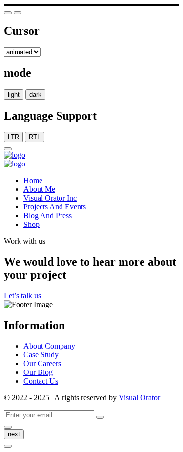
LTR (13, 137)
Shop (31, 224)
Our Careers (42, 363)
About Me (39, 189)
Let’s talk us (22, 295)
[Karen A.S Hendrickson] (14, 155)
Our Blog (38, 372)
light (14, 94)
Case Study (41, 354)
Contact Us (40, 381)
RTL (35, 137)
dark (35, 94)
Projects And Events (54, 207)
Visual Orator (139, 397)
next (14, 434)
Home (32, 180)
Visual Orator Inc (50, 198)
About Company (49, 346)
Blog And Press (47, 215)
